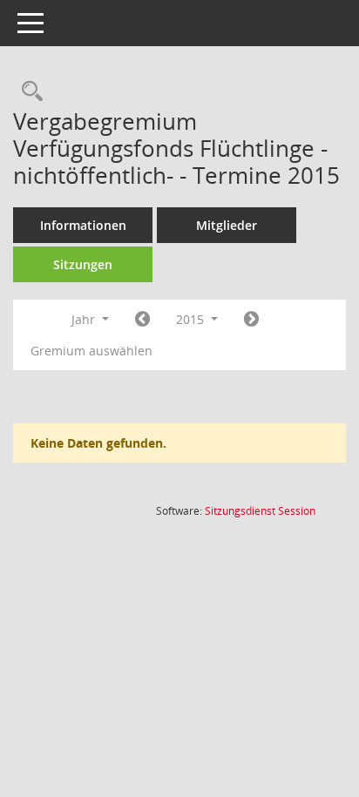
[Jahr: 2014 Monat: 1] (142, 319)
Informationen (83, 225)
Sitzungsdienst (260, 510)
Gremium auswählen (91, 350)
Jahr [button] (84, 319)
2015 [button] (191, 319)
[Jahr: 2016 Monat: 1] (251, 319)
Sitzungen (82, 264)
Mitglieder (226, 225)
